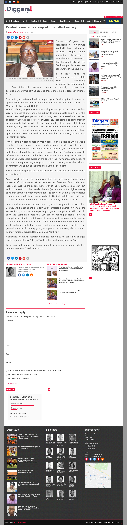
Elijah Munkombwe (72, 456)
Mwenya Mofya (61, 456)
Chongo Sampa (50, 484)
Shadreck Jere (50, 470)
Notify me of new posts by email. (19, 378)
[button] (8, 37)
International (89, 2)
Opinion (34, 21)
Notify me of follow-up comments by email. (23, 374)
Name (8, 346)
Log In (120, 17)
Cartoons (82, 2)
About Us (102, 2)
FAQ (116, 17)
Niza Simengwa (73, 498)
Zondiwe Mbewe (73, 442)
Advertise (109, 2)
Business (44, 21)
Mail (117, 522)
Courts (53, 21)
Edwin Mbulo (61, 498)
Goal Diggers (65, 21)
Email (8, 354)
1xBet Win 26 (114, 21)
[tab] (94, 32)
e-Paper (77, 21)
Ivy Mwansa (49, 498)
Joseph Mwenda (50, 442)
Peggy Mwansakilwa (61, 470)
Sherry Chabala (73, 470)
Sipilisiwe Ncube (62, 442)
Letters (87, 522)
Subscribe (110, 17)
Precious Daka (61, 484)
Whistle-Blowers (117, 2)
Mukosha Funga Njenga (15, 32)
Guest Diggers (74, 2)
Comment (10, 320)
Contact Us (107, 522)
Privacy (113, 522)
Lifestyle (97, 21)
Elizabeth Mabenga (71, 484)
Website (9, 362)
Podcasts (87, 21)
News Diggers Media (20, 522)
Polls (96, 2)
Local (25, 21)
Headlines (15, 21)
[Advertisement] (85, 10)
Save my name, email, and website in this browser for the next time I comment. (35, 370)
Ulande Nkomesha (49, 456)
